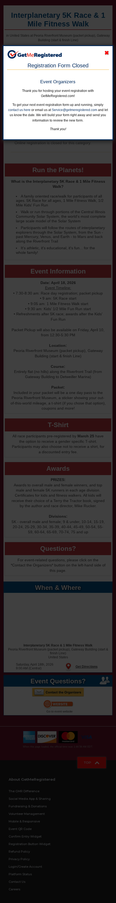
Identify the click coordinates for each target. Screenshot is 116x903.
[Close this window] (106, 53)
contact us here (19, 110)
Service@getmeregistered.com (74, 110)
